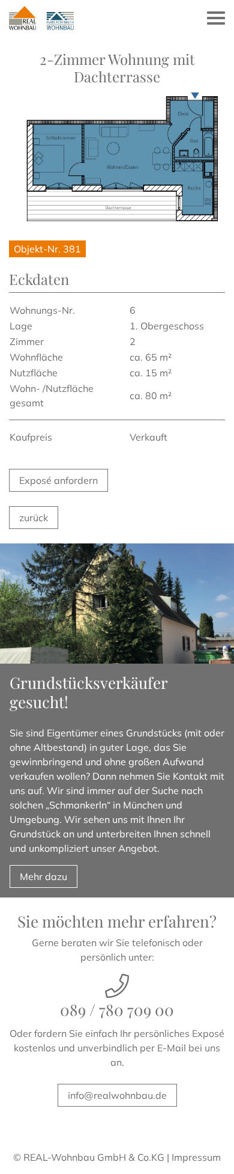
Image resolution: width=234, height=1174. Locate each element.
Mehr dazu (43, 876)
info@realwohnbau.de (117, 1095)
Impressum (196, 1157)
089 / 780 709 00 (117, 1009)
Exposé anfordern (58, 480)
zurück (33, 518)
